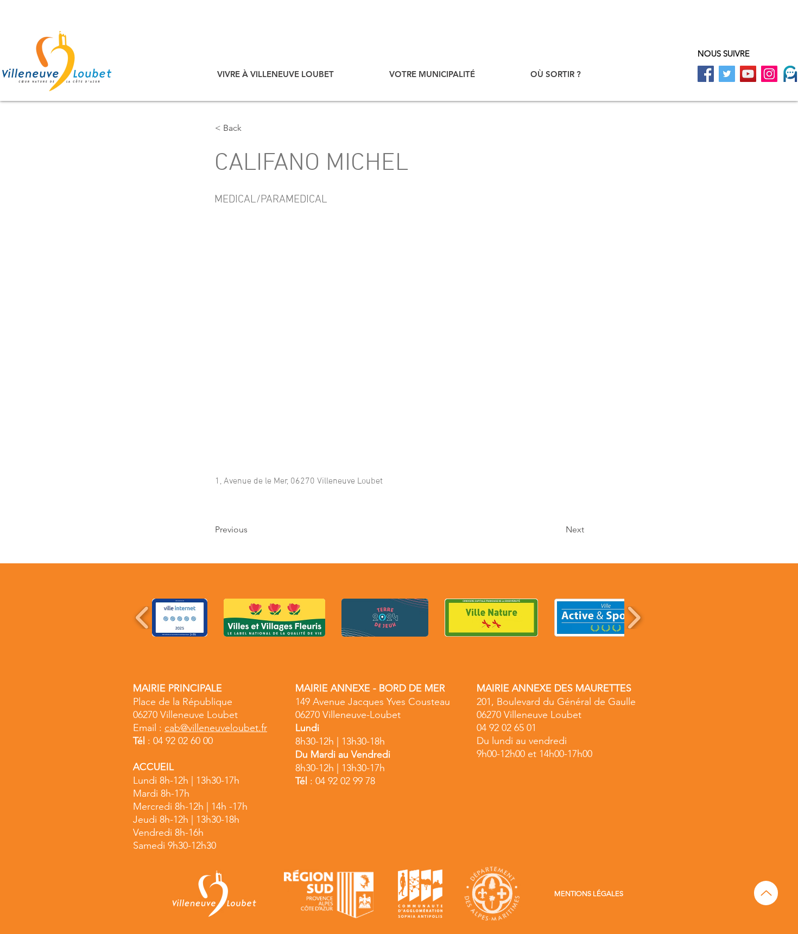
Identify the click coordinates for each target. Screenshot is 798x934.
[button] (275, 74)
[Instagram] (769, 74)
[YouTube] (748, 74)
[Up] (766, 893)
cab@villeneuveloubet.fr (215, 728)
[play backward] (142, 617)
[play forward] (634, 617)
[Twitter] (727, 74)
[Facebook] (706, 74)
